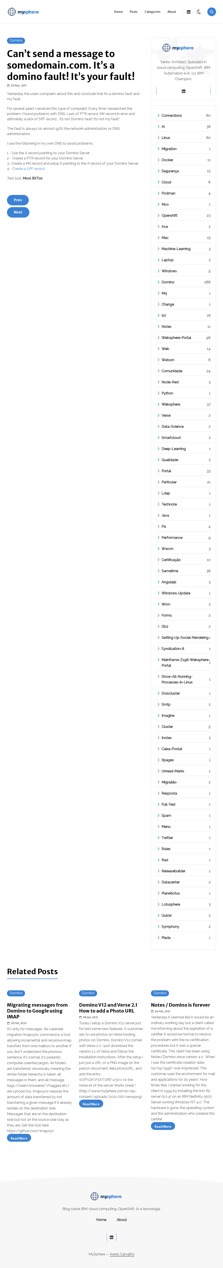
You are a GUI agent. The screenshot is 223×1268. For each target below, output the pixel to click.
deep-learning (174, 449)
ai (163, 127)
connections (172, 115)
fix (164, 526)
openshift (169, 215)
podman (168, 193)
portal (166, 471)
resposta (169, 793)
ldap (166, 493)
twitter (167, 838)
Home (118, 12)
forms (167, 615)
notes (166, 327)
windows (169, 271)
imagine (168, 715)
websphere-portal (176, 338)
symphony (170, 927)
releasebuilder (173, 871)
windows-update (176, 593)
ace (165, 227)
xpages (168, 760)
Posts (134, 12)
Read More (21, 1139)
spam (166, 815)
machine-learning (176, 249)
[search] (211, 11)
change (168, 304)
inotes (167, 738)
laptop (168, 260)
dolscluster (171, 693)
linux (166, 138)
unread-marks (173, 771)
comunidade (172, 371)
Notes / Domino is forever (180, 1005)
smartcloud (171, 438)
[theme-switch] (199, 12)
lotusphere (171, 904)
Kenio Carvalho (122, 1254)
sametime (170, 571)
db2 (165, 626)
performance (172, 538)
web (165, 349)
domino (16, 40)
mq (164, 293)
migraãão (169, 782)
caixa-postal (172, 749)
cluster (167, 727)
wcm (166, 604)
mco (165, 204)
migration (169, 149)
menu (166, 827)
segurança (170, 171)
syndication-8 (173, 649)
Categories (152, 12)
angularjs (169, 582)
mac (165, 238)
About (171, 12)
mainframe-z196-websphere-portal (186, 663)
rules (166, 849)
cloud (166, 182)
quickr (167, 915)
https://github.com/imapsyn (30, 1131)
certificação (171, 560)
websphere (171, 404)
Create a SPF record (28, 169)
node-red (170, 382)
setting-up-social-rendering (185, 638)
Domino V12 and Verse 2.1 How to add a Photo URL (108, 1008)
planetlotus (171, 893)
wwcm (167, 549)
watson (168, 360)
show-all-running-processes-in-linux (186, 679)
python (167, 393)
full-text (169, 804)
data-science (173, 426)
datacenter (171, 882)
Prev (18, 200)
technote (169, 504)
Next (18, 212)
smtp (166, 704)
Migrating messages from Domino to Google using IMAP (37, 1011)
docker (167, 160)
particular (169, 482)
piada (166, 938)
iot (164, 315)
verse (166, 415)
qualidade (170, 460)
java (165, 515)
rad (165, 860)
